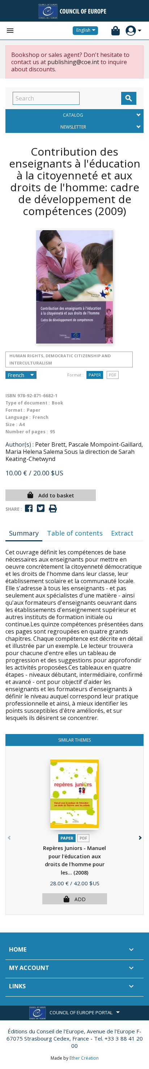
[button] (139, 836)
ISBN (10, 396)
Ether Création (84, 1058)
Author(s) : (19, 444)
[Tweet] (40, 508)
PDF (112, 374)
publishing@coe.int (73, 62)
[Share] (29, 508)
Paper (95, 374)
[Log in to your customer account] (130, 31)
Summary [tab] (24, 533)
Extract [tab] (122, 533)
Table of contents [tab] (75, 533)
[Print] (53, 509)
